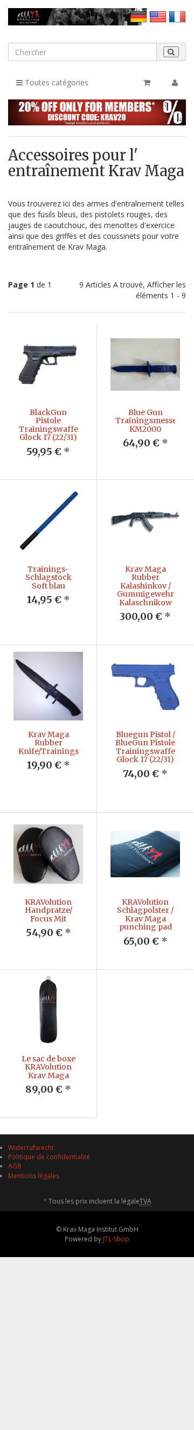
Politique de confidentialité (49, 1156)
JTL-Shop (116, 1239)
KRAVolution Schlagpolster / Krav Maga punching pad (145, 914)
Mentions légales (33, 1175)
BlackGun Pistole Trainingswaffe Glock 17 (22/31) (48, 424)
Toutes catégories (55, 82)
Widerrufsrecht (31, 1147)
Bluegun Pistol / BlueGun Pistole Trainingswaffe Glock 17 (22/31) (145, 747)
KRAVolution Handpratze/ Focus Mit (48, 910)
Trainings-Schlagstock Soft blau (48, 577)
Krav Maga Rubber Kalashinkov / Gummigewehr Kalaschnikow (145, 585)
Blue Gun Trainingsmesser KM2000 (148, 420)
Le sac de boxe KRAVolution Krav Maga (48, 1067)
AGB (15, 1166)
